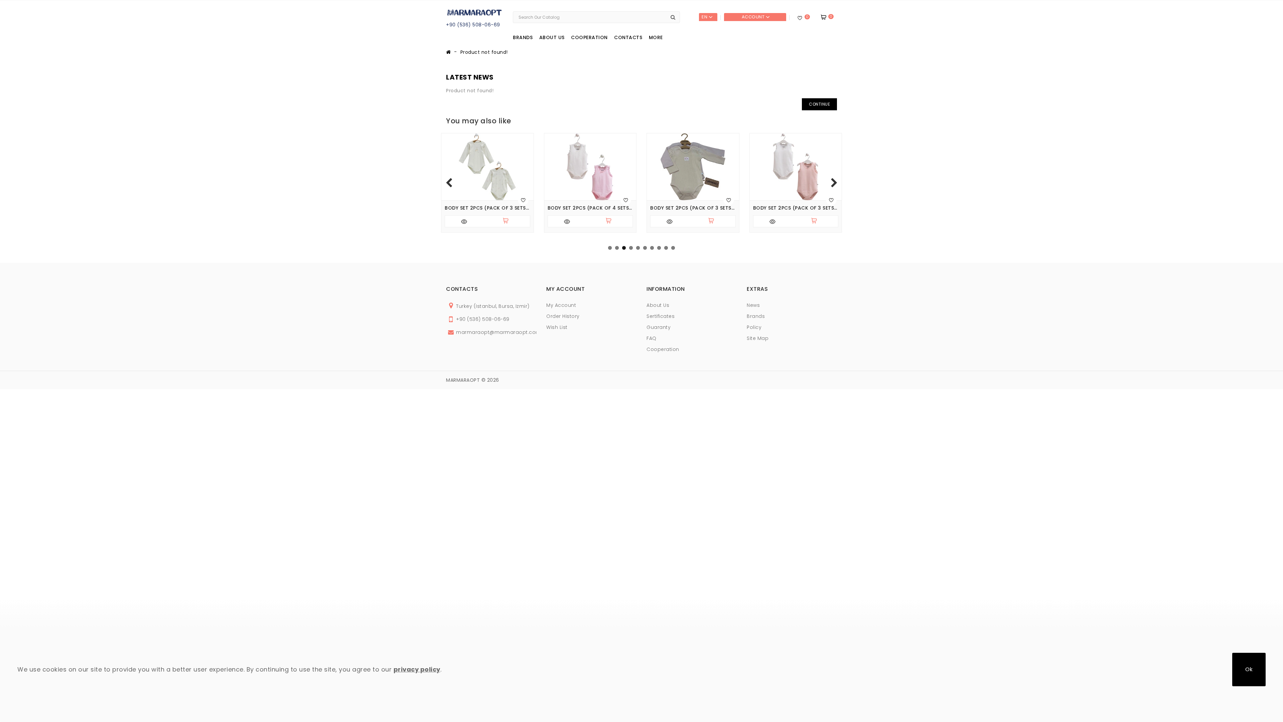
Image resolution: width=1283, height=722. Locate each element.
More (656, 37)
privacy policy (417, 669)
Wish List (557, 327)
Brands (523, 37)
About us (552, 37)
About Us (658, 305)
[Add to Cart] (508, 221)
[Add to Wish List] (523, 200)
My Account (561, 305)
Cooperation (589, 37)
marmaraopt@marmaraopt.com (498, 332)
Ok (1249, 669)
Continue (819, 104)
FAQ (652, 338)
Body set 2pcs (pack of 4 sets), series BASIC (590, 208)
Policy (754, 327)
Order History (563, 316)
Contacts (628, 37)
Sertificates (661, 316)
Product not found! (484, 52)
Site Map (757, 338)
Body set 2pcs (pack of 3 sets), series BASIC (693, 208)
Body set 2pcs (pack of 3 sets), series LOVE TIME (487, 208)
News (753, 305)
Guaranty (659, 327)
